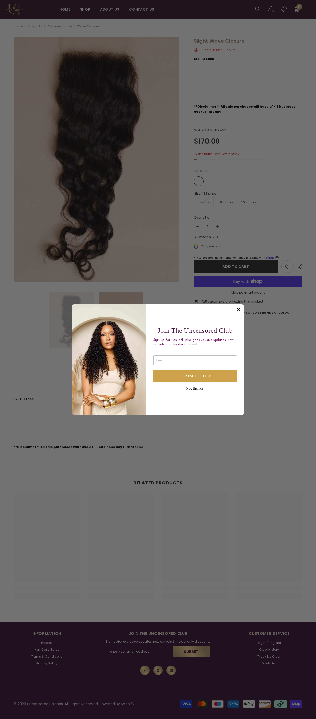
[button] (239, 310)
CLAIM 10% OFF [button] (195, 376)
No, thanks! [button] (195, 388)
